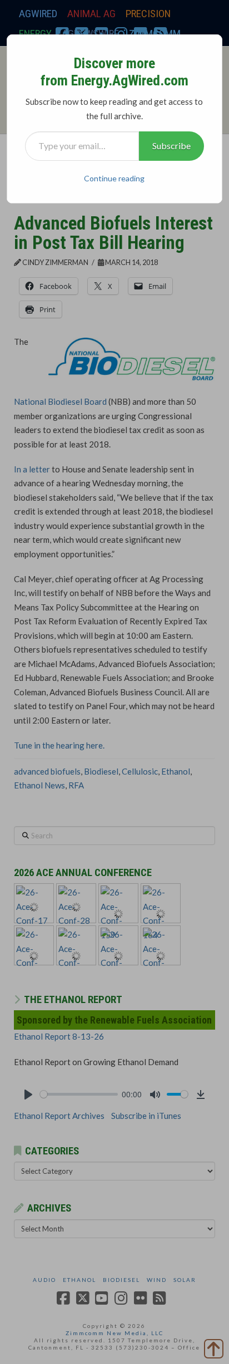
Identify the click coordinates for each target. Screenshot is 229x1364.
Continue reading (114, 178)
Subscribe (171, 145)
